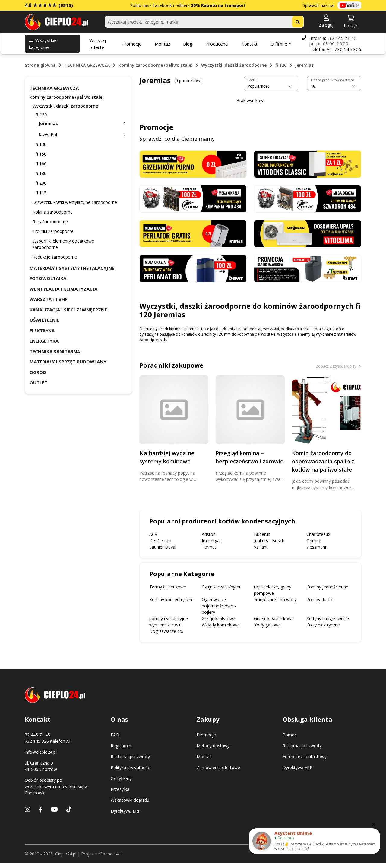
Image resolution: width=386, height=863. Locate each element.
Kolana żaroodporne (53, 212)
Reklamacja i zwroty (302, 746)
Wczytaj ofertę (97, 43)
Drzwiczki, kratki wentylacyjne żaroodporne (75, 202)
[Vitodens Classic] (307, 163)
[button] (326, 21)
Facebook (162, 5)
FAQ (115, 735)
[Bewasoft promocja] (307, 268)
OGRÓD (38, 372)
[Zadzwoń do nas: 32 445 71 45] (304, 43)
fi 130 (41, 144)
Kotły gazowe (267, 625)
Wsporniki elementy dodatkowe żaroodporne (63, 244)
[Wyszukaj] (297, 21)
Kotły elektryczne (323, 625)
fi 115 (41, 192)
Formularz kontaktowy (305, 756)
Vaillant (261, 547)
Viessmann (316, 547)
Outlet (38, 382)
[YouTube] (54, 809)
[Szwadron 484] (307, 198)
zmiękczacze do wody (275, 599)
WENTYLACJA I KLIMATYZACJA (63, 289)
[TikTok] (69, 809)
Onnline (313, 540)
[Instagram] (27, 809)
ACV (153, 534)
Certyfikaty (121, 778)
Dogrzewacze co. (166, 631)
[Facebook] (41, 809)
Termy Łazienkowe (167, 587)
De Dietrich (160, 540)
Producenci (216, 44)
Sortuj (252, 80)
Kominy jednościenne (327, 587)
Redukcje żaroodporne (55, 257)
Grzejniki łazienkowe (274, 618)
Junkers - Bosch (269, 540)
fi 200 (41, 183)
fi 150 (41, 154)
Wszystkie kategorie (43, 43)
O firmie (279, 44)
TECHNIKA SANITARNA (55, 351)
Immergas (212, 540)
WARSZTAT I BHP (49, 299)
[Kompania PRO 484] (193, 198)
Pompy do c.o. (320, 599)
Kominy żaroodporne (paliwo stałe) (155, 65)
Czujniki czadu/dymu (222, 587)
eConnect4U (109, 854)
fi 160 (41, 163)
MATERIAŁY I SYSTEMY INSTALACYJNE (72, 268)
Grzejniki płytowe (218, 618)
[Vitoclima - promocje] (307, 233)
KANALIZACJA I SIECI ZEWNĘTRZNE (68, 310)
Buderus (262, 534)
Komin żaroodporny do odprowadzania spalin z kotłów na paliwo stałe (323, 461)
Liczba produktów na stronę (333, 80)
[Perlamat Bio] (193, 268)
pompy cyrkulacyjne (168, 618)
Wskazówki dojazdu (130, 800)
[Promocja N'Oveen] (193, 233)
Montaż (162, 44)
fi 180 (41, 173)
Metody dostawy (213, 746)
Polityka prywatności (131, 767)
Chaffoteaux (318, 534)
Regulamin (121, 746)
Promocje (132, 44)
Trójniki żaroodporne (53, 231)
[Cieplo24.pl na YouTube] (349, 5)
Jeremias (82, 123)
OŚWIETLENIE (44, 320)
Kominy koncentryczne (171, 599)
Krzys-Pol (82, 134)
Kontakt (249, 44)
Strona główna (40, 65)
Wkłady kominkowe (221, 625)
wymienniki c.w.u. (165, 625)
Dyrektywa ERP (126, 811)
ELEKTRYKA (42, 330)
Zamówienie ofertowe (218, 767)
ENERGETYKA (44, 341)
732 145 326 (347, 49)
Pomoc (290, 735)
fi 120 (280, 65)
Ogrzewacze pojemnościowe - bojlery (219, 606)
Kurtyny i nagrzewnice (327, 618)
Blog (187, 44)
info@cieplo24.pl (41, 752)
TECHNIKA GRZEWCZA (87, 65)
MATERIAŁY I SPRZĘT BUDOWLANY (68, 362)
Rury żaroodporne (50, 221)
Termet (209, 547)
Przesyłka (120, 789)
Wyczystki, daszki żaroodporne (234, 65)
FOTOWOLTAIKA (48, 278)
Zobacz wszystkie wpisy (336, 366)
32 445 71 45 (343, 38)
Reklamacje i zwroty (130, 756)
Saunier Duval (162, 547)
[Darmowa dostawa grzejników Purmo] (193, 163)
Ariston (209, 534)
